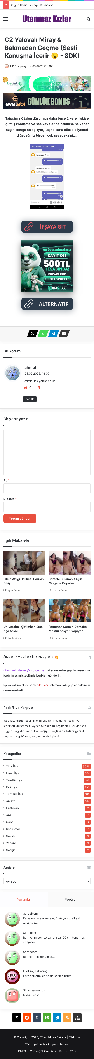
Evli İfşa (11, 787)
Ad (6, 480)
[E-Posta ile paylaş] (62, 333)
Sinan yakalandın (34, 990)
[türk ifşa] (47, 19)
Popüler (71, 899)
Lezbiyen (12, 808)
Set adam (29, 932)
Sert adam (30, 952)
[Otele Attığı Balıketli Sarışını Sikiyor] (24, 562)
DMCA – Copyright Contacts (37, 1051)
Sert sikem (30, 913)
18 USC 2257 (67, 1051)
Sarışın (11, 850)
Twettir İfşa (14, 780)
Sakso (10, 836)
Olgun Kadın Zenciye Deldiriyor (32, 5)
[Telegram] (52, 333)
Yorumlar (24, 899)
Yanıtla (29, 399)
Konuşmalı (13, 829)
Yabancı (11, 843)
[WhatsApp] (41, 333)
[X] (31, 333)
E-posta (10, 498)
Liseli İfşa (12, 773)
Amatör (11, 801)
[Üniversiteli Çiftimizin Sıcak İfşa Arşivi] (24, 610)
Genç (10, 822)
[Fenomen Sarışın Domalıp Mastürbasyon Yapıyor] (70, 610)
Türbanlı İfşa (14, 794)
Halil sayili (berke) (35, 971)
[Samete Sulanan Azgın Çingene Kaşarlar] (70, 562)
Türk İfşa (12, 766)
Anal (9, 815)
